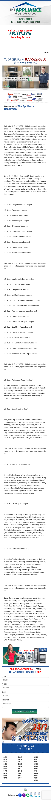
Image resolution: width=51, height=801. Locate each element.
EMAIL (4, 692)
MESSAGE (5, 700)
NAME (4, 676)
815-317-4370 (20, 34)
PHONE (4, 684)
